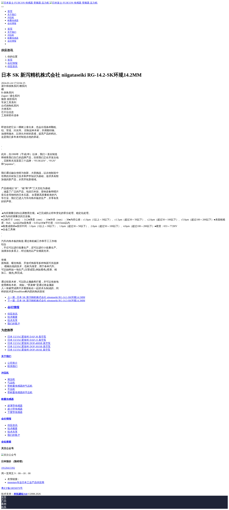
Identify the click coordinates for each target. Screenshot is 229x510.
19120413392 (8, 468)
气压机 (11, 382)
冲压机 (5, 372)
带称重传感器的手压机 (19, 392)
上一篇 (46, 297)
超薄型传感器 (14, 405)
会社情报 (12, 63)
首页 (9, 11)
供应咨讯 (12, 66)
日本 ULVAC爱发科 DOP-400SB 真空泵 (28, 343)
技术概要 (12, 317)
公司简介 (12, 363)
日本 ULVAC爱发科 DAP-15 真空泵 (26, 340)
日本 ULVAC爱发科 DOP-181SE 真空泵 (28, 349)
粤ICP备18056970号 (12, 488)
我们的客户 (13, 323)
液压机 (11, 379)
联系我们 (12, 366)
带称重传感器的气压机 (19, 386)
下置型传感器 (14, 412)
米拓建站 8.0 (20, 494)
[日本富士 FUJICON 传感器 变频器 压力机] (114, 3)
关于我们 (6, 356)
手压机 (11, 389)
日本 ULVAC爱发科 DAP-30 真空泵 (26, 336)
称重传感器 (7, 399)
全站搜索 (6, 441)
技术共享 (12, 320)
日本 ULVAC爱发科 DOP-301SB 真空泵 (28, 346)
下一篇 (46, 300)
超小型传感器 (14, 409)
